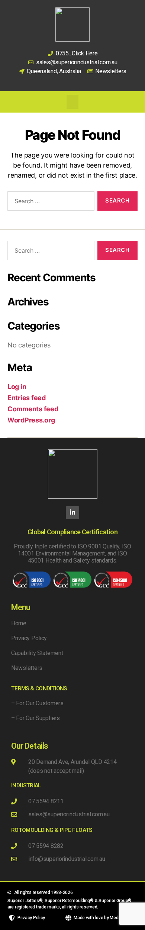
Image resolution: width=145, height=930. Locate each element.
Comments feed (32, 409)
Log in (16, 387)
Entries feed (26, 398)
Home (18, 623)
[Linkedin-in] (72, 512)
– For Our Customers (37, 703)
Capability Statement (37, 653)
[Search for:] (49, 202)
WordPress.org (31, 420)
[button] (72, 102)
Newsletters (26, 667)
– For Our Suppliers (35, 718)
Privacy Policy (29, 638)
